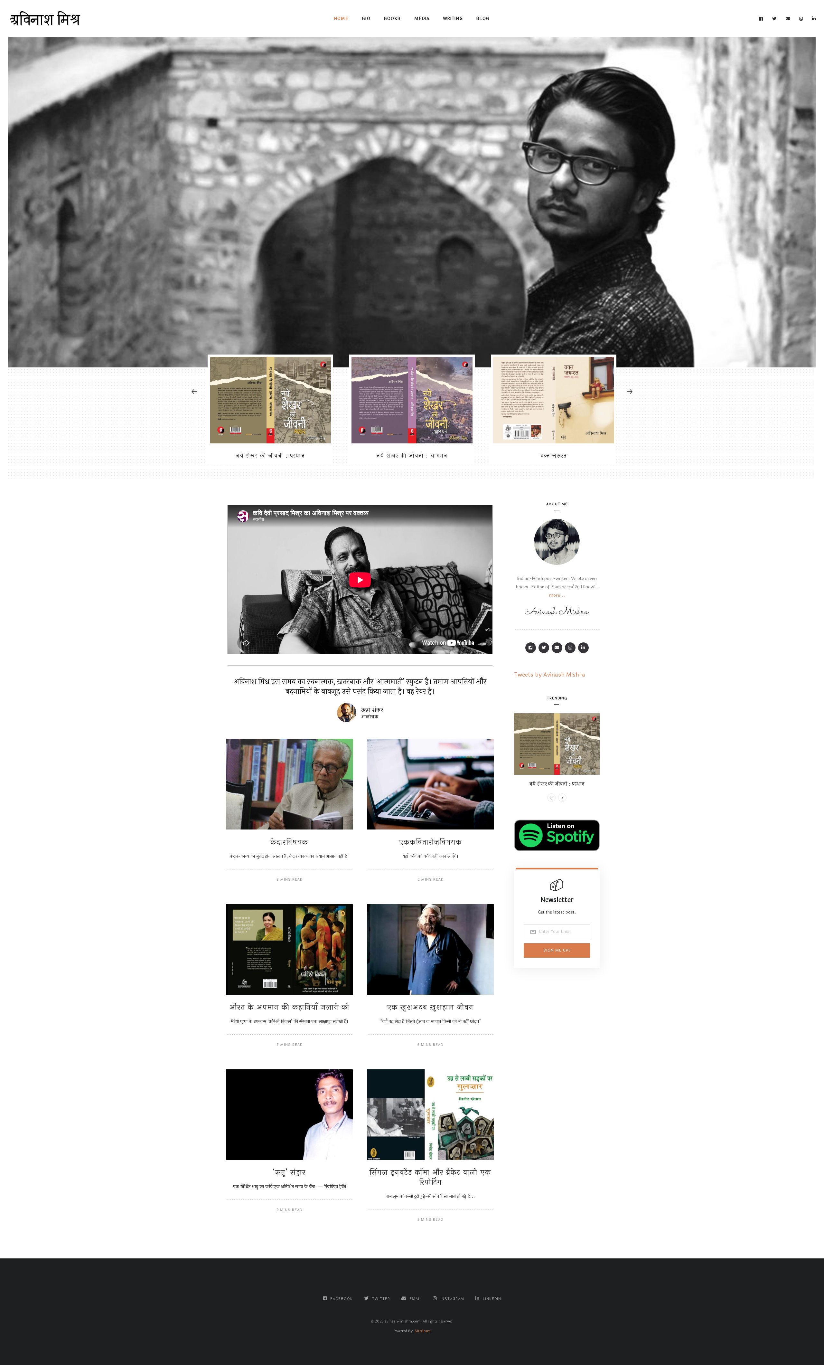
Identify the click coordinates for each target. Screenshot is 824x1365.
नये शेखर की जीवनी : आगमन (412, 455)
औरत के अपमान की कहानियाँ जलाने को (289, 1007)
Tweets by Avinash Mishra (549, 674)
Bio (366, 18)
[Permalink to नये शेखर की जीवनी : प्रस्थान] (270, 400)
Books (392, 18)
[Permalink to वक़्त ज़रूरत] (553, 400)
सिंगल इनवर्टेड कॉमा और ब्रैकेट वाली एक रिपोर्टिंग (430, 1177)
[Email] (788, 18)
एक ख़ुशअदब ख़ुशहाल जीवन (430, 1007)
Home (341, 18)
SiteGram (423, 1331)
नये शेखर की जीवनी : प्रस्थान (270, 455)
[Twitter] (774, 18)
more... (557, 595)
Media (421, 18)
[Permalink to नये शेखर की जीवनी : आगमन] (412, 400)
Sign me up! (556, 950)
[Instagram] (801, 18)
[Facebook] (761, 18)
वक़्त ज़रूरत (553, 455)
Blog (482, 18)
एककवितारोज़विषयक (430, 842)
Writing (453, 18)
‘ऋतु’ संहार (289, 1172)
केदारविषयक (289, 842)
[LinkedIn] (814, 18)
